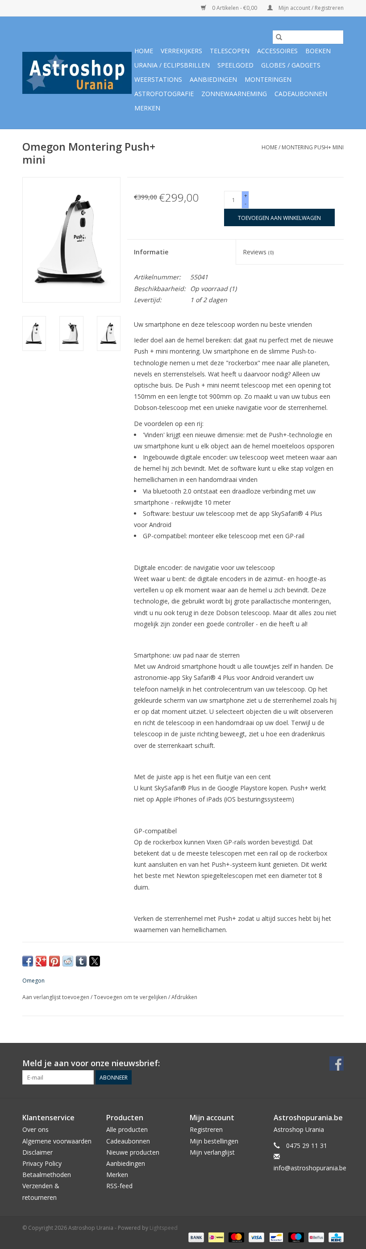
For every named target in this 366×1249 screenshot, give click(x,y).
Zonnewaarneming (234, 93)
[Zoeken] (279, 37)
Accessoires (277, 50)
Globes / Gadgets (290, 65)
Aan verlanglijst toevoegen (56, 997)
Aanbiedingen (213, 79)
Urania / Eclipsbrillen (172, 65)
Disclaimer (37, 1152)
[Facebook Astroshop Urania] (336, 1063)
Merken (147, 108)
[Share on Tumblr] (81, 961)
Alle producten (127, 1129)
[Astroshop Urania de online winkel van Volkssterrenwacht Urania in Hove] (77, 73)
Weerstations (158, 79)
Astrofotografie (164, 93)
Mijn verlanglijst (212, 1152)
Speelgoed (235, 65)
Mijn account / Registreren (310, 8)
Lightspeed (164, 1228)
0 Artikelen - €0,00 (234, 8)
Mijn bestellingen (214, 1141)
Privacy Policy (42, 1163)
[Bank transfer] (195, 1237)
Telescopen (230, 50)
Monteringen (268, 79)
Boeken (318, 50)
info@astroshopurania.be (310, 1168)
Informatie (151, 252)
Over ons (35, 1129)
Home (143, 50)
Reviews (258, 252)
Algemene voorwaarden (57, 1141)
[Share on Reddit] (67, 961)
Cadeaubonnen (300, 93)
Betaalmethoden (46, 1174)
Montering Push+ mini (313, 147)
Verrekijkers (181, 50)
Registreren (206, 1129)
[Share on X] (94, 961)
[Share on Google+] (41, 961)
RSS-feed (119, 1185)
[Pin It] (54, 961)
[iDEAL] (215, 1237)
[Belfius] (315, 1237)
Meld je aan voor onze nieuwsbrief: (91, 1063)
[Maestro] (295, 1237)
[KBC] (334, 1237)
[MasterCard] (235, 1237)
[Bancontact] (275, 1237)
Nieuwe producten (132, 1152)
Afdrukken (184, 997)
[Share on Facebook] (27, 961)
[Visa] (255, 1237)
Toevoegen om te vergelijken (131, 997)
